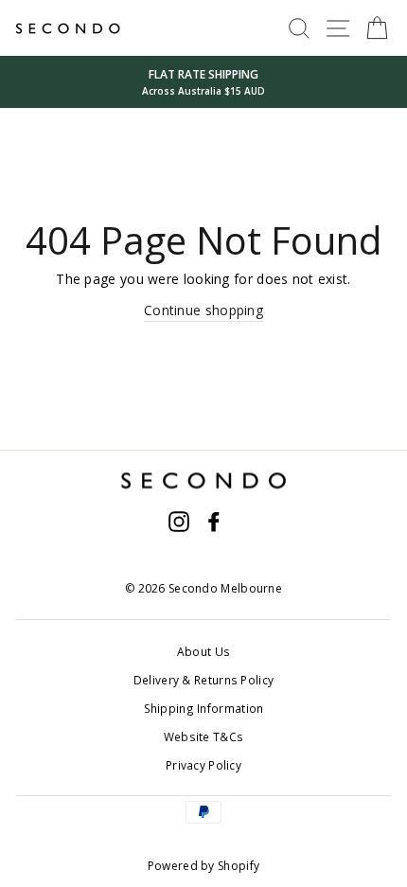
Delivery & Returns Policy (203, 679)
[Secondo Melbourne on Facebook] (214, 521)
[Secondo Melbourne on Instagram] (178, 521)
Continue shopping (203, 310)
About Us (203, 651)
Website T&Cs (204, 736)
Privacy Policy (203, 764)
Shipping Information (204, 708)
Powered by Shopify (203, 866)
